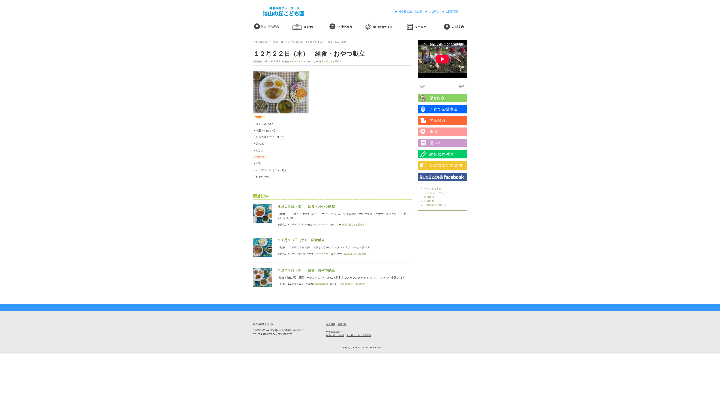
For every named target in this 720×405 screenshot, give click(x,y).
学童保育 (442, 120)
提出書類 (429, 197)
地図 (442, 132)
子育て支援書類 (432, 188)
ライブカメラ (442, 98)
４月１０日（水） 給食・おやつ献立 (306, 206)
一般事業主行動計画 (435, 205)
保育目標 (266, 27)
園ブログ (416, 27)
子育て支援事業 (442, 109)
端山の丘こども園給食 (291, 42)
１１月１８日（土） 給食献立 (301, 240)
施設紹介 (303, 27)
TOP (255, 42)
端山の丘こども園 (269, 42)
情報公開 (342, 324)
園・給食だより (379, 27)
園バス (442, 143)
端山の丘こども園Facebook (442, 176)
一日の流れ (341, 27)
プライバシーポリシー (436, 192)
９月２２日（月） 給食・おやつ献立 (306, 270)
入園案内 (453, 27)
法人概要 (330, 324)
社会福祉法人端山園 (410, 11)
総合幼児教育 (442, 154)
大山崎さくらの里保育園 (443, 11)
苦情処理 (429, 201)
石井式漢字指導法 (442, 165)
